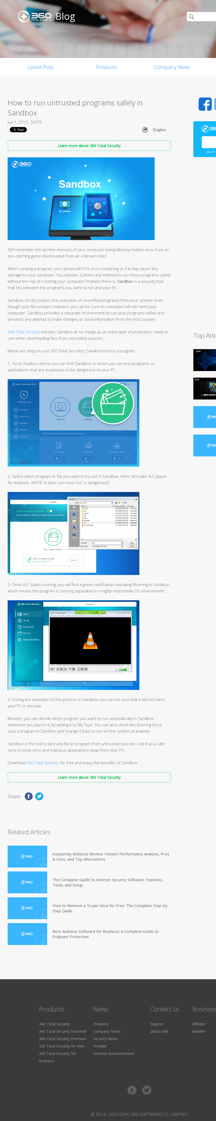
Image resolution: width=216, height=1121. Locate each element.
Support (157, 1023)
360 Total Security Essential (62, 1031)
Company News (172, 67)
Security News (105, 1038)
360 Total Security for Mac (61, 1046)
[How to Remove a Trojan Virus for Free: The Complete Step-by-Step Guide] (27, 908)
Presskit (100, 1046)
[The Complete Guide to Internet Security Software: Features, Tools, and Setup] (27, 882)
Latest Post (40, 67)
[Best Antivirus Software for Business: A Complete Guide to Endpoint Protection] (27, 934)
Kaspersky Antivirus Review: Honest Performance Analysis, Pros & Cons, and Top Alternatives (110, 856)
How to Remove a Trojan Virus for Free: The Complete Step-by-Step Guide (110, 908)
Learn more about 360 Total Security (89, 145)
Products (106, 67)
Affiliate (198, 1023)
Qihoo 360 (159, 1031)
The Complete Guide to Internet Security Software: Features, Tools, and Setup (107, 882)
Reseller (199, 1031)
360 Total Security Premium (62, 1038)
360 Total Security (24, 331)
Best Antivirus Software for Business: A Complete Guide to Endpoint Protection (105, 934)
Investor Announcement (113, 1053)
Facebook (205, 104)
